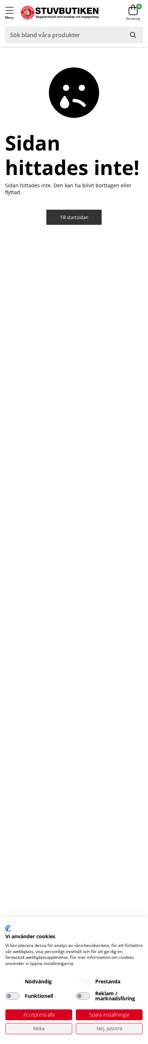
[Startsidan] (59, 13)
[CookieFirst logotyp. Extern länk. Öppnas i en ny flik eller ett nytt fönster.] (8, 928)
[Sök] (133, 35)
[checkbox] (12, 981)
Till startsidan (74, 217)
